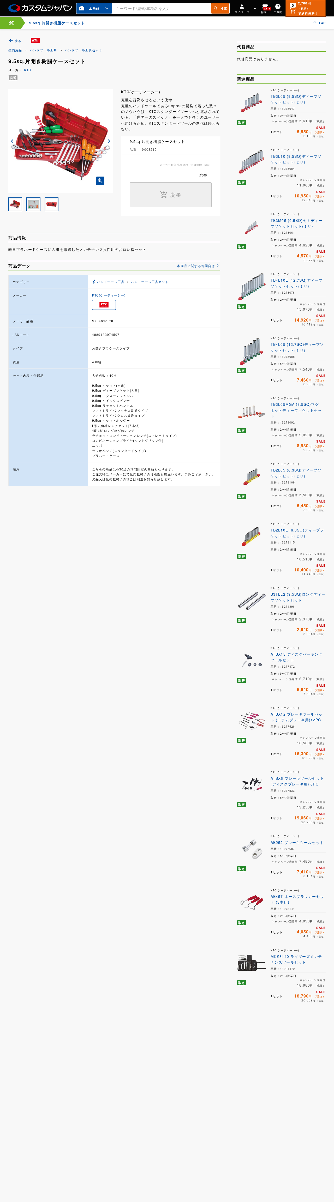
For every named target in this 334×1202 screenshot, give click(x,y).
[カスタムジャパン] (40, 8)
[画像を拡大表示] (100, 181)
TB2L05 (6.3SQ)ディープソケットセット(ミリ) (296, 472)
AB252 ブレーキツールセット (297, 842)
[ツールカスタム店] (11, 23)
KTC (27, 70)
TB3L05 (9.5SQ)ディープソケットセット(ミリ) (296, 99)
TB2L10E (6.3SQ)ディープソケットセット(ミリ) (297, 532)
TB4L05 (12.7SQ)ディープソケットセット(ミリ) (297, 347)
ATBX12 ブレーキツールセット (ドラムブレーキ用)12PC (297, 716)
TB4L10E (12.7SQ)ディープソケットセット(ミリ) (297, 282)
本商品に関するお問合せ (196, 265)
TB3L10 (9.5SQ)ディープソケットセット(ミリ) (296, 159)
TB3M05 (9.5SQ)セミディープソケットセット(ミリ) (297, 223)
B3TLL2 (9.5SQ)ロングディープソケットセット (298, 596)
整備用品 (15, 50)
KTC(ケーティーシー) (109, 295)
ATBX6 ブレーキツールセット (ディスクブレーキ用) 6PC (297, 781)
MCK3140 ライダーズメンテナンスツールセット (296, 959)
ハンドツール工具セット (83, 50)
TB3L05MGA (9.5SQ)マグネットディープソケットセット (296, 410)
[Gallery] (60, 141)
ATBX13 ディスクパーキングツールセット (297, 656)
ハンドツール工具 (43, 50)
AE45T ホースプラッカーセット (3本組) (297, 899)
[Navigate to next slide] (109, 141)
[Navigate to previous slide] (12, 141)
